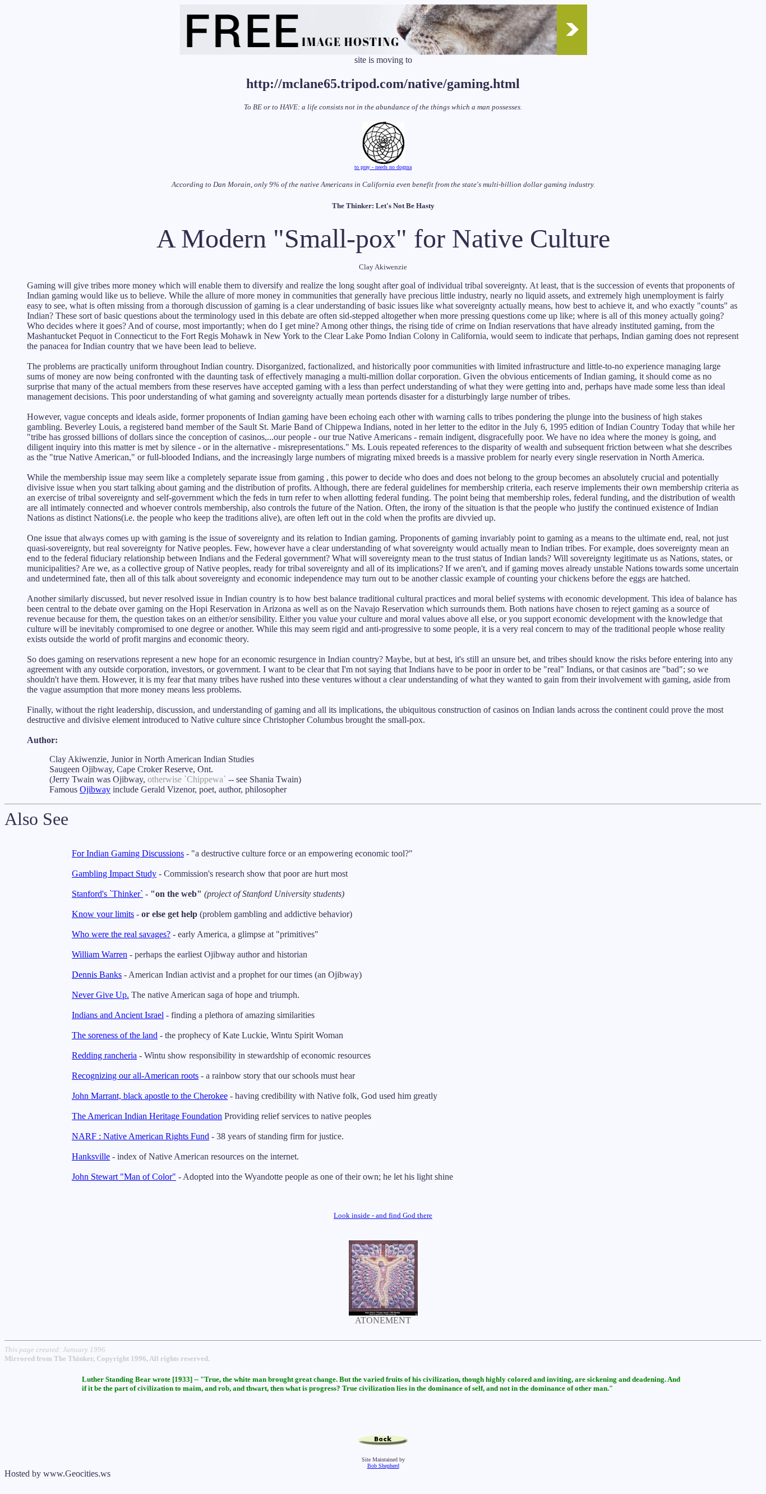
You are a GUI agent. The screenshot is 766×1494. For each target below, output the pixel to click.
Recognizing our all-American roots (135, 1075)
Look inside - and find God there (383, 1215)
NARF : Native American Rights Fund (140, 1136)
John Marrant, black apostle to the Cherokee (150, 1096)
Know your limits (103, 914)
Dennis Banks (97, 974)
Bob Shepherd (383, 1466)
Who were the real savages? (121, 934)
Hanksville (91, 1156)
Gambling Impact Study (114, 873)
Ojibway (95, 789)
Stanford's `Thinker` (107, 894)
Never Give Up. (100, 995)
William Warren (99, 954)
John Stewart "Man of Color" (124, 1176)
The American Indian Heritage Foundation (147, 1116)
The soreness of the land (115, 1035)
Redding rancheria (104, 1055)
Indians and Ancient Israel (118, 1015)
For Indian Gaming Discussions (128, 853)
